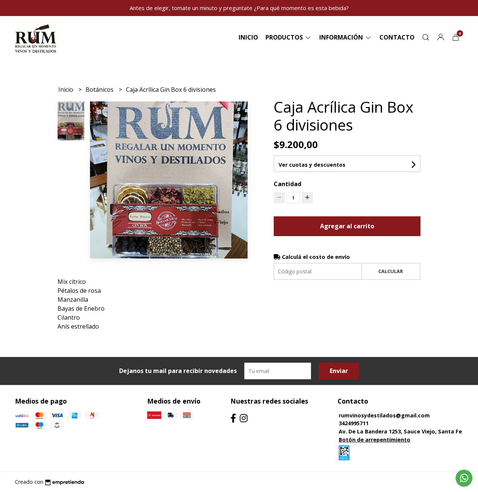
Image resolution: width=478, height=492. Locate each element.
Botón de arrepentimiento (374, 439)
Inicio (248, 37)
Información (341, 37)
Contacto (397, 37)
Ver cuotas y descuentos (312, 164)
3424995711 (354, 423)
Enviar (339, 371)
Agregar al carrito (347, 226)
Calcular (390, 271)
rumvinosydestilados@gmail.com (384, 415)
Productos (285, 37)
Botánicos (100, 89)
